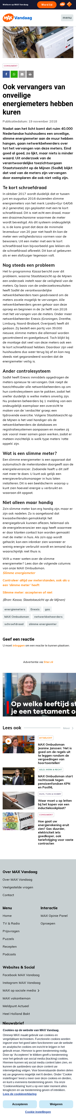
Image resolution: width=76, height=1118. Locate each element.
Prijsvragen (11, 931)
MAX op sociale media (19, 990)
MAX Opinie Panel (54, 916)
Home (7, 916)
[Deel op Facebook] (6, 74)
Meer (66, 728)
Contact (8, 895)
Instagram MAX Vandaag (21, 983)
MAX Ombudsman (16, 616)
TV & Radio (11, 923)
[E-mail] (22, 74)
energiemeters (14, 609)
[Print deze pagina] (30, 74)
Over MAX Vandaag (17, 879)
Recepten (10, 947)
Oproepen (48, 923)
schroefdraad (14, 624)
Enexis (35, 609)
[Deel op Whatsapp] (14, 74)
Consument (11, 65)
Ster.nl (48, 662)
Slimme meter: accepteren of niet (27, 592)
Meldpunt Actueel (16, 1006)
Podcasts (9, 954)
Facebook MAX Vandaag (21, 975)
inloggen (19, 645)
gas (47, 609)
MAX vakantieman (16, 998)
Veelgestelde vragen (18, 887)
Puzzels (8, 939)
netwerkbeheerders (48, 616)
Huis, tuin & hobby (50, 794)
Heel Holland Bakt (16, 1014)
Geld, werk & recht (50, 769)
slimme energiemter (43, 624)
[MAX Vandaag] (17, 18)
